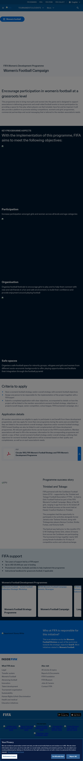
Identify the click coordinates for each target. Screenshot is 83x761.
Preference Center (9, 756)
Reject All (73, 756)
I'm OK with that (58, 756)
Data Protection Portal (16, 752)
